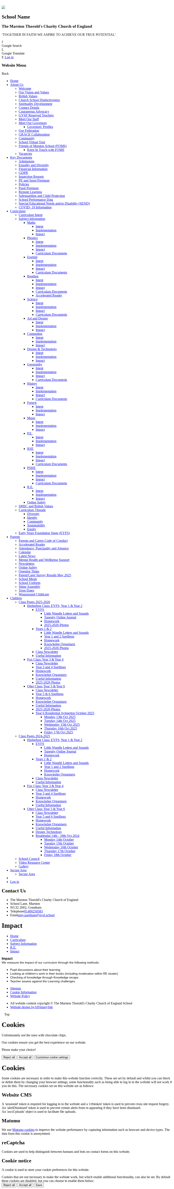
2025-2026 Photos (56, 625)
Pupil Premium (29, 188)
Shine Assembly (29, 586)
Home (14, 81)
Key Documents (21, 157)
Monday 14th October (59, 839)
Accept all (25, 1057)
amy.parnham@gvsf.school (36, 915)
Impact (40, 234)
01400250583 (33, 911)
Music (31, 418)
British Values (28, 96)
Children (16, 598)
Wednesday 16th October (61, 847)
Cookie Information (23, 992)
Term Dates (26, 590)
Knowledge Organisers (59, 644)
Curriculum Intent (30, 215)
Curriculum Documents (51, 253)
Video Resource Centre (34, 862)
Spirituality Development (35, 104)
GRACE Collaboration (34, 134)
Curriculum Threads (32, 510)
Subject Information (32, 219)
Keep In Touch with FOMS (45, 150)
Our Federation (29, 130)
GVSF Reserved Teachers (36, 115)
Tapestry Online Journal (60, 617)
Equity (31, 529)
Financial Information (33, 169)
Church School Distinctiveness (39, 100)
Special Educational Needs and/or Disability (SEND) (54, 203)
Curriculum (17, 211)
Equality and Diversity (34, 165)
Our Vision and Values (34, 92)
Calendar (25, 552)
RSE (30, 448)
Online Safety (36, 502)
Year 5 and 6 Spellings (51, 816)
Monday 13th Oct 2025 (60, 717)
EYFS (40, 609)
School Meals (28, 579)
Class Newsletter (47, 652)
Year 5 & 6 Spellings (49, 694)
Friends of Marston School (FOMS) (43, 146)
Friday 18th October (57, 855)
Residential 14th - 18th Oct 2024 (57, 836)
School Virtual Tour (32, 142)
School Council (29, 859)
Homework (51, 621)
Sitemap (15, 988)
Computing (34, 334)
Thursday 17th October (59, 851)
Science (32, 299)
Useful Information (48, 655)
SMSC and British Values (36, 506)
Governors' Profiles (40, 127)
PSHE (31, 468)
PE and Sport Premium (34, 180)
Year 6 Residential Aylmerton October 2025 (65, 713)
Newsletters (26, 563)
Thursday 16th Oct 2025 (60, 728)
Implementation (46, 230)
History (32, 383)
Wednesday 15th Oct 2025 (62, 724)
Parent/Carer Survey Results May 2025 (45, 575)
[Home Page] (3, 8)
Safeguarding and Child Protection (42, 196)
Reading (32, 276)
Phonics (32, 238)
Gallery (24, 866)
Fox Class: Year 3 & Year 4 (45, 659)
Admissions (26, 161)
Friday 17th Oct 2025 (58, 732)
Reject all (9, 1057)
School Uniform (29, 583)
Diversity (33, 514)
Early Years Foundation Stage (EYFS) (44, 533)
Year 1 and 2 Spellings (59, 636)
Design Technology (49, 832)
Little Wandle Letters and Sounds (66, 613)
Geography (34, 364)
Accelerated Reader (49, 295)
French (31, 402)
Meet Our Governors (33, 123)
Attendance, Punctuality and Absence (44, 548)
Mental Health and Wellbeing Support (44, 560)
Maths (31, 222)
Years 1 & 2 (44, 629)
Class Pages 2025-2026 (34, 602)
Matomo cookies (23, 1130)
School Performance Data (36, 199)
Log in (9, 57)
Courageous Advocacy (34, 111)
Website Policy (20, 996)
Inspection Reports (31, 176)
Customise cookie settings (52, 1057)
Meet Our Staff (29, 119)
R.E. (30, 487)
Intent (39, 226)
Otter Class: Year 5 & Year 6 (46, 686)
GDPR (23, 173)
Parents (15, 537)
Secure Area (18, 870)
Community (27, 138)
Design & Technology (42, 349)
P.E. (29, 433)
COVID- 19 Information (35, 207)
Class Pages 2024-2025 (34, 736)
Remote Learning (30, 192)
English (32, 257)
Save (39, 1185)
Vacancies (25, 153)
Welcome (25, 88)
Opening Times (29, 571)
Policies (24, 184)
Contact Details (29, 107)
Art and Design (37, 318)
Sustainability (36, 525)
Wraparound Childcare (34, 594)
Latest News (27, 556)
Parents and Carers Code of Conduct (43, 540)
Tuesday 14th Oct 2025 (60, 721)
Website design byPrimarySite (31, 1007)
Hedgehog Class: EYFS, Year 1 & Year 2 (54, 606)
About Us (16, 84)
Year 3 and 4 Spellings (51, 667)
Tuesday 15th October (59, 843)
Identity (32, 517)
